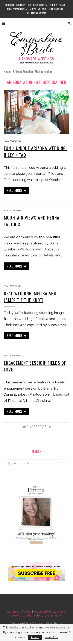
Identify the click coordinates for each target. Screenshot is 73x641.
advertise (59, 611)
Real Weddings (12, 141)
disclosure (42, 615)
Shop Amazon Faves (17, 8)
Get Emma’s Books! (36, 12)
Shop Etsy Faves (38, 8)
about (27, 611)
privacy (56, 615)
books (16, 615)
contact (28, 615)
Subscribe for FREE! (15, 5)
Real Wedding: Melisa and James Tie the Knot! (30, 296)
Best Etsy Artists (37, 5)
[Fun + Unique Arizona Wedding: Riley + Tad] (36, 112)
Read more (14, 190)
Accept (35, 637)
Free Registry (56, 8)
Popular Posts (57, 5)
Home (7, 71)
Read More (51, 637)
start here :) (14, 611)
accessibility (42, 611)
